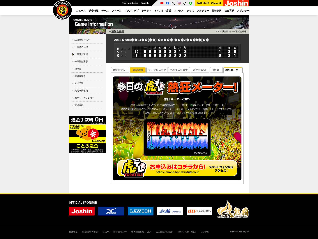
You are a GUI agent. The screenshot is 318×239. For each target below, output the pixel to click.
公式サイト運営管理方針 (114, 232)
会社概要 (73, 232)
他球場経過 (80, 76)
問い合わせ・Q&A (187, 232)
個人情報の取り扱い (141, 232)
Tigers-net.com (130, 3)
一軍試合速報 (81, 54)
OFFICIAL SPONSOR (83, 202)
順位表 (78, 69)
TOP (217, 31)
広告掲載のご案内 (164, 232)
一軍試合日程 (81, 47)
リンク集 (204, 232)
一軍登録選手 (81, 61)
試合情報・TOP (82, 40)
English (145, 3)
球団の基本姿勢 (90, 232)
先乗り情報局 (81, 90)
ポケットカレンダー (84, 98)
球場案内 (79, 105)
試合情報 (226, 31)
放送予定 (79, 83)
